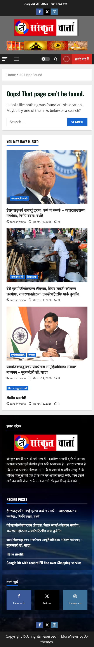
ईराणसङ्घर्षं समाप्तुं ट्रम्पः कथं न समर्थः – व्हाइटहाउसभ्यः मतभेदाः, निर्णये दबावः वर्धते (46, 212)
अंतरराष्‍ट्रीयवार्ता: (19, 198)
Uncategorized (17, 388)
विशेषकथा (32, 277)
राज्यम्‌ (32, 355)
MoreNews (70, 636)
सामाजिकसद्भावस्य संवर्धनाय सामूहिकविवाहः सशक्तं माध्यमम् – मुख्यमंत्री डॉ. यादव (41, 369)
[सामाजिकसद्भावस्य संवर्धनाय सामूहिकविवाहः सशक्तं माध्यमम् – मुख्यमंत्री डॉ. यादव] (47, 334)
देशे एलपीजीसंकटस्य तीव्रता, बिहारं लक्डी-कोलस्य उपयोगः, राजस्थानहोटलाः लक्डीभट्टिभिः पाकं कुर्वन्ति (43, 291)
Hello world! (16, 397)
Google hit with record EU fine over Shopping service (44, 562)
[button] (4, 59)
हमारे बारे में (82, 58)
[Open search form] (55, 59)
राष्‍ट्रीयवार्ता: (17, 277)
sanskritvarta (18, 222)
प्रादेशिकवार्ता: (18, 355)
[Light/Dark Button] (45, 59)
